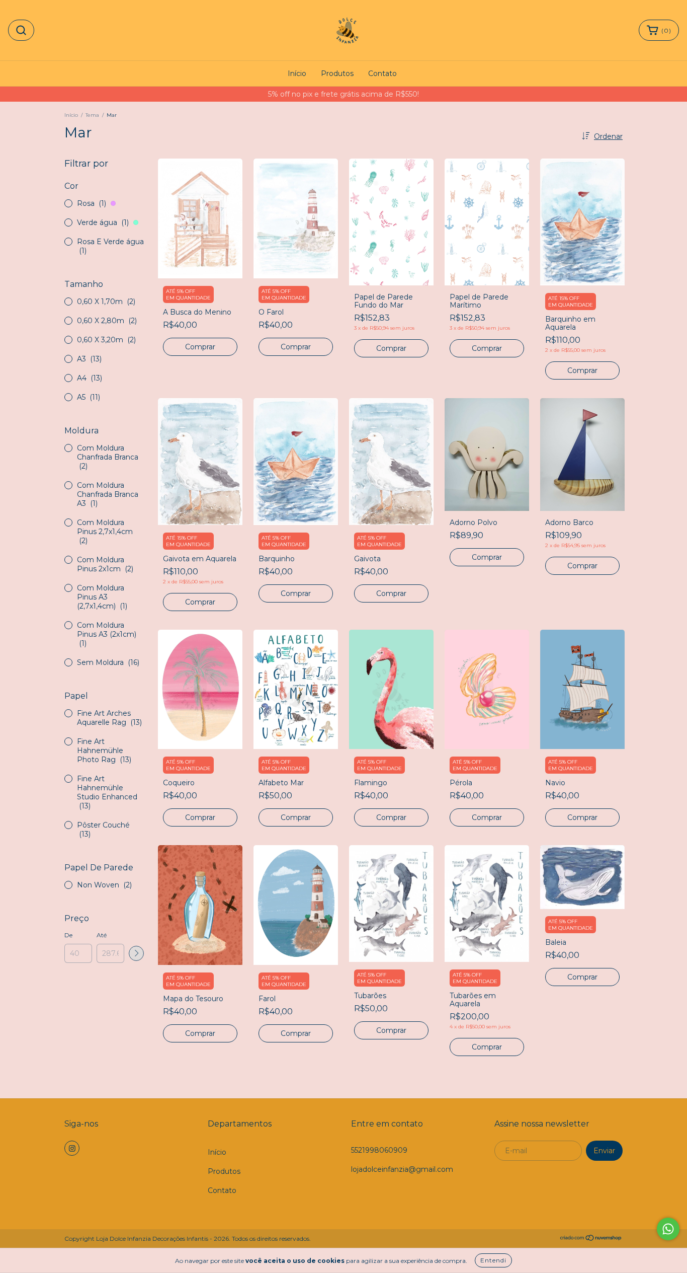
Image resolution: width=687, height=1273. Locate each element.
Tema (92, 115)
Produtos (337, 73)
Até (102, 935)
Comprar (200, 346)
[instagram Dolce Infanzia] (71, 1148)
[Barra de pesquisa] (21, 30)
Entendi (493, 1260)
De (68, 935)
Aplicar (136, 953)
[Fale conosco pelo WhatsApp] (668, 1229)
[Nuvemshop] (591, 1239)
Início (297, 73)
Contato (382, 73)
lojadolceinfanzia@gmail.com (402, 1169)
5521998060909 (379, 1150)
